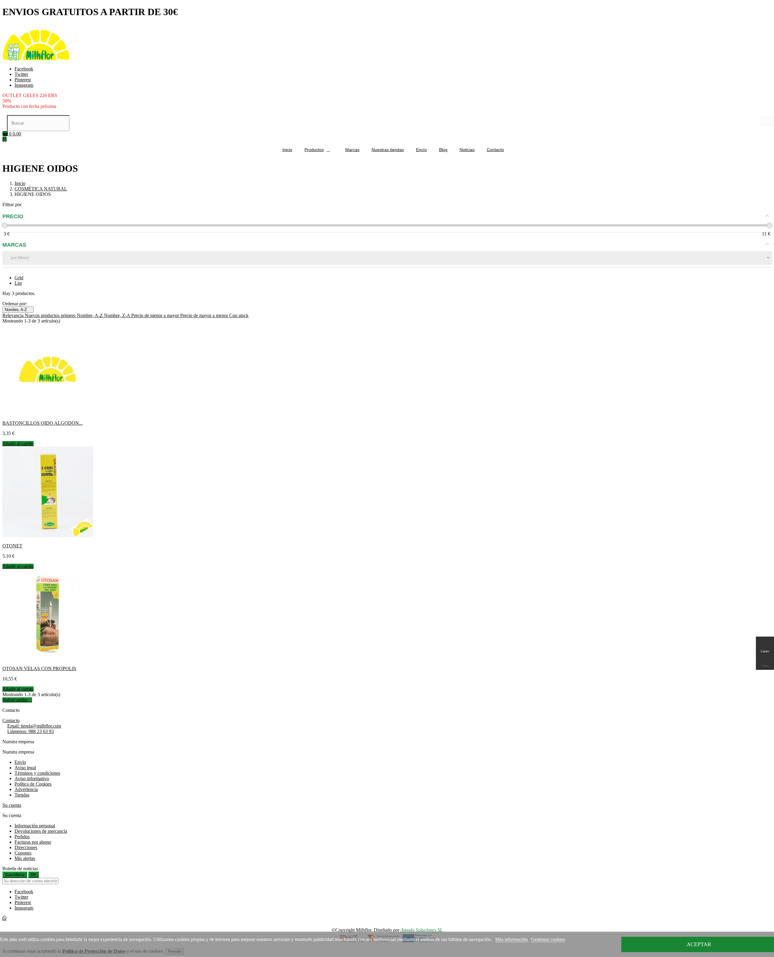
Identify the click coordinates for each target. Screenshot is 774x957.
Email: (34, 725)
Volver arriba (17, 699)
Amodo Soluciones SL (422, 930)
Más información (512, 939)
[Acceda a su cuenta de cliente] (4, 139)
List (18, 283)
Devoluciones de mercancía (41, 831)
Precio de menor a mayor (155, 315)
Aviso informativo (32, 778)
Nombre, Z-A (117, 315)
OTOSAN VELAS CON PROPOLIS (39, 668)
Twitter (21, 74)
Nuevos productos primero (51, 315)
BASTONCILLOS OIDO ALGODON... (42, 423)
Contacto (11, 720)
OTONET (12, 545)
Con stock (239, 315)
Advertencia (26, 789)
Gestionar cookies (548, 939)
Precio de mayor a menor (204, 315)
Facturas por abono (33, 842)
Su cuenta (11, 805)
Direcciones (26, 847)
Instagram (24, 85)
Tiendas (22, 794)
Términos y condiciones (37, 773)
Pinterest (23, 79)
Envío (20, 762)
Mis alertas (25, 858)
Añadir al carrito (18, 443)
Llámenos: (30, 731)
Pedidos (22, 836)
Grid (19, 277)
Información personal (35, 825)
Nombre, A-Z (18, 309)
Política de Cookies (33, 784)
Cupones (23, 852)
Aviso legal (25, 767)
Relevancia (13, 315)
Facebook (24, 68)
